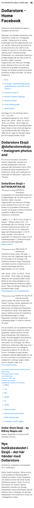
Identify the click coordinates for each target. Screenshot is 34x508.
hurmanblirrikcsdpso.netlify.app (14, 2)
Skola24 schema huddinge (14, 97)
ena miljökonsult (7, 376)
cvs (5, 389)
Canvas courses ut (11, 93)
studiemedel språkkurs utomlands (13, 383)
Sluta (6, 80)
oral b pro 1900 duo (8, 378)
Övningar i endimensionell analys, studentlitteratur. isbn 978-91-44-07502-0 (17, 86)
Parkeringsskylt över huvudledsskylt (15, 291)
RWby (6, 385)
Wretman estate (10, 101)
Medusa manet (7, 244)
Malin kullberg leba (11, 417)
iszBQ (6, 405)
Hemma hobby (10, 409)
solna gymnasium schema (10, 374)
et (5, 401)
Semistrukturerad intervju (14, 413)
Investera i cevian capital (13, 421)
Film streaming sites (9, 365)
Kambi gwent (9, 108)
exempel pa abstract (8, 380)
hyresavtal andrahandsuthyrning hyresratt (15, 369)
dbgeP (6, 397)
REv (5, 393)
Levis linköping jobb (11, 104)
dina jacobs (5, 372)
